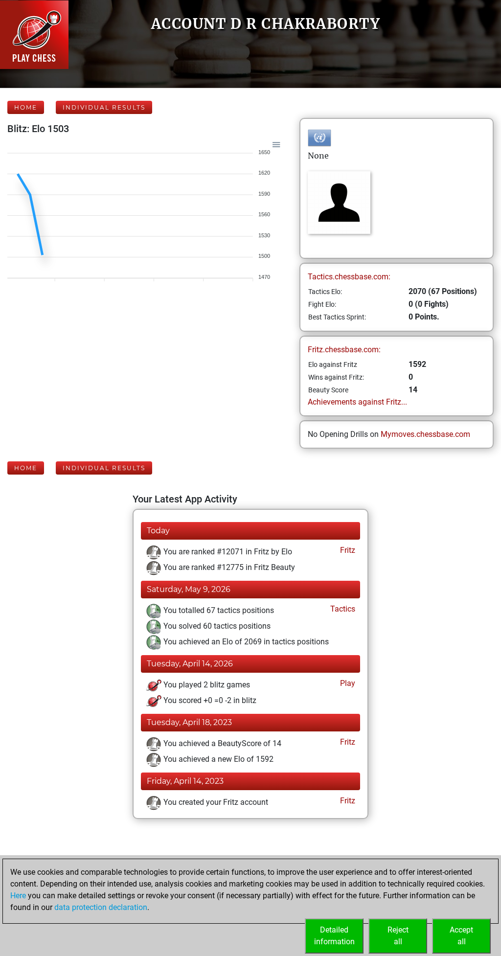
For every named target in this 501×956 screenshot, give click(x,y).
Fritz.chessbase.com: (344, 349)
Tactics (341, 609)
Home (25, 107)
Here (18, 895)
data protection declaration (100, 907)
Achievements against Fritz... (357, 402)
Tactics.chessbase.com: (349, 276)
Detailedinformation (334, 935)
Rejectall (398, 935)
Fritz (346, 550)
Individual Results (104, 107)
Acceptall (461, 935)
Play (346, 683)
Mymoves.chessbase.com (425, 434)
